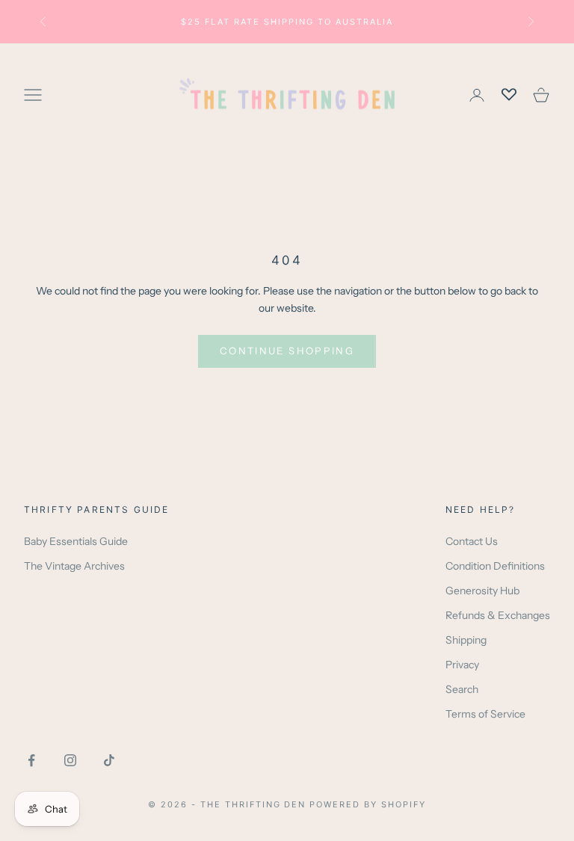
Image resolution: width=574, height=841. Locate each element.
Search (461, 689)
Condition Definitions (495, 566)
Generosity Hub (482, 590)
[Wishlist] (509, 95)
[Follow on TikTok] (109, 760)
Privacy (462, 664)
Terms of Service (485, 714)
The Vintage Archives (74, 566)
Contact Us (471, 541)
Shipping (466, 640)
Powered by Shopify (367, 804)
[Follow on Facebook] (31, 760)
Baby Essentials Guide (76, 541)
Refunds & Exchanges (497, 615)
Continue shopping (287, 351)
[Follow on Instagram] (70, 760)
